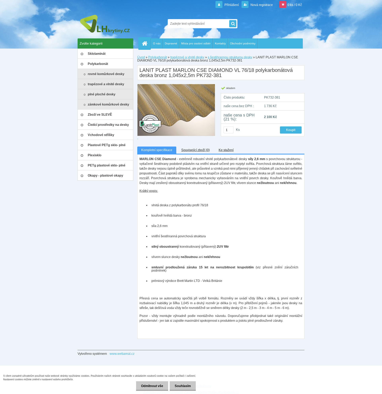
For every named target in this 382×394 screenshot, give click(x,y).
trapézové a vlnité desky (187, 57)
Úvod (141, 57)
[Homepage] (146, 43)
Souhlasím (183, 386)
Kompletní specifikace (156, 150)
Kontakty (220, 43)
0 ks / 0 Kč (294, 5)
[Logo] (105, 24)
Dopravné (171, 43)
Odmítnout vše (152, 386)
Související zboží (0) (195, 150)
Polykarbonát (157, 57)
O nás (157, 43)
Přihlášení (232, 5)
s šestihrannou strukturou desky (230, 57)
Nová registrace (261, 5)
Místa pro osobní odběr (196, 43)
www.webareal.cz (122, 353)
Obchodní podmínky (242, 43)
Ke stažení (226, 150)
